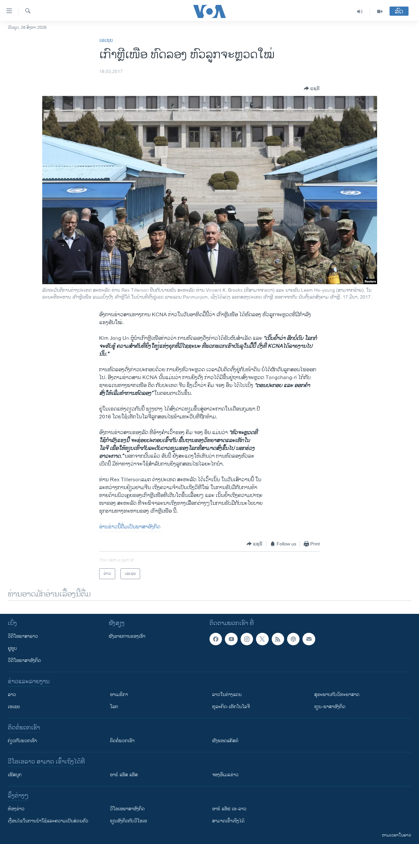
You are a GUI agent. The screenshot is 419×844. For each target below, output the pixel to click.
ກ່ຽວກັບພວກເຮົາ (22, 740)
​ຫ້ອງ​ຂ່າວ (16, 808)
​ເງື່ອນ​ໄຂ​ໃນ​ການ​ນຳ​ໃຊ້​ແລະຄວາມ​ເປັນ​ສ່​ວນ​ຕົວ (48, 820)
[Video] (380, 11)
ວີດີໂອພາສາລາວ (23, 636)
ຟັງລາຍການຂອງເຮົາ (127, 636)
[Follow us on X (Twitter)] (262, 639)
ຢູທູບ (12, 648)
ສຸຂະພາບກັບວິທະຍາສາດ (336, 694)
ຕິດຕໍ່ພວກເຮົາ (122, 740)
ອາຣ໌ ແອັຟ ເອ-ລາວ (229, 808)
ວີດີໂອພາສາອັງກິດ (24, 660)
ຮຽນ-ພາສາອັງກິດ (329, 706)
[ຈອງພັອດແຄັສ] (308, 639)
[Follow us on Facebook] (216, 639)
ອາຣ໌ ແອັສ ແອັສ (124, 774)
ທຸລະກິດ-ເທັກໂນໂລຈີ (231, 706)
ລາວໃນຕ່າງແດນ (227, 694)
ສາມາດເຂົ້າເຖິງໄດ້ (228, 820)
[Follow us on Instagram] (247, 639)
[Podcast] (293, 639)
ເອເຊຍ (106, 40)
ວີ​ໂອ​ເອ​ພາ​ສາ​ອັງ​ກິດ (127, 808)
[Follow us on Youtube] (231, 639)
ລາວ (12, 694)
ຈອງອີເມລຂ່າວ (225, 774)
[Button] (312, 88)
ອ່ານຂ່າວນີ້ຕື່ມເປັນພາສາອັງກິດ (129, 527)
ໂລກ (114, 706)
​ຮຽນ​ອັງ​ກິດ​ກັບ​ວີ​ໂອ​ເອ (128, 820)
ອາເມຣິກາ (119, 694)
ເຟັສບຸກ (15, 774)
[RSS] (278, 639)
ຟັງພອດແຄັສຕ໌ (225, 740)
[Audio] (360, 11)
